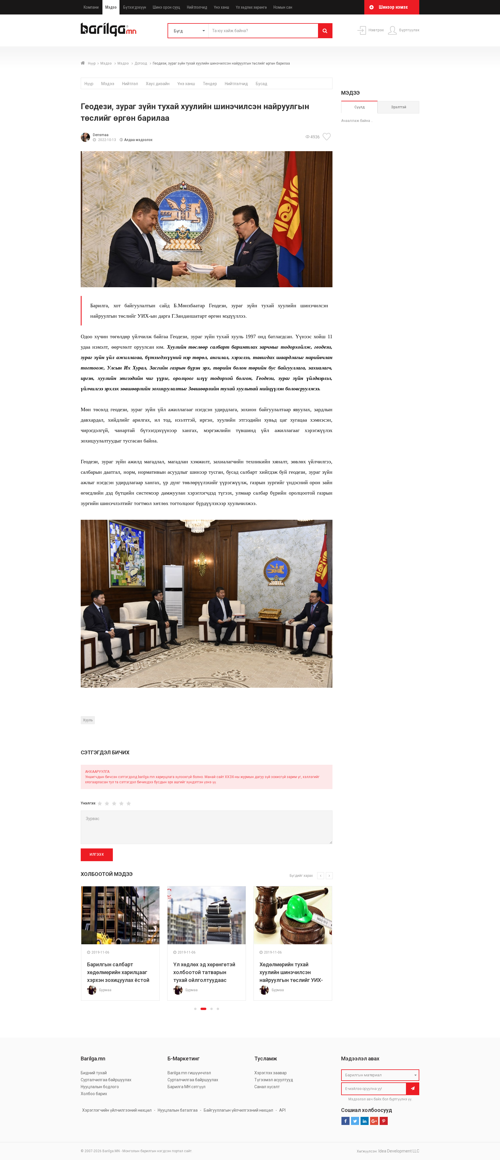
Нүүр (91, 63)
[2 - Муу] (107, 803)
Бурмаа (105, 990)
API (282, 1110)
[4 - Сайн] (121, 803)
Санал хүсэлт (267, 1086)
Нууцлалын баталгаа (178, 1110)
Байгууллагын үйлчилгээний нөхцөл (238, 1110)
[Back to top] (484, 1126)
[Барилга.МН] (108, 30)
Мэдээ (111, 7)
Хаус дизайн (158, 83)
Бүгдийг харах (301, 876)
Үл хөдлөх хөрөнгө (251, 7)
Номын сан (282, 7)
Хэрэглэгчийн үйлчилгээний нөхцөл (117, 1110)
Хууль (88, 720)
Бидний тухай (94, 1073)
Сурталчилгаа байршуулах (106, 1079)
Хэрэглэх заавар (270, 1073)
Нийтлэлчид (197, 7)
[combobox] (380, 1075)
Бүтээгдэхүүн (134, 7)
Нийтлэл (130, 83)
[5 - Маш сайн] (128, 803)
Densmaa (101, 135)
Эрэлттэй (398, 107)
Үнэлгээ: (88, 803)
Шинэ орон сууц (166, 7)
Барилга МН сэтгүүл (186, 1086)
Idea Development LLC (398, 1151)
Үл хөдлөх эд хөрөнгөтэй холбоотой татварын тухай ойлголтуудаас (204, 972)
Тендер (210, 83)
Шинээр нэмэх (393, 7)
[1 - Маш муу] (99, 803)
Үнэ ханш (221, 7)
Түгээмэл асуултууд (273, 1079)
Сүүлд (359, 107)
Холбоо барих (94, 1093)
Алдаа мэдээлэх (138, 140)
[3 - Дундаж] (114, 803)
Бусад (261, 83)
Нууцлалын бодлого (100, 1086)
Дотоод (141, 63)
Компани (91, 7)
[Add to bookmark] (327, 137)
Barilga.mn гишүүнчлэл (189, 1073)
